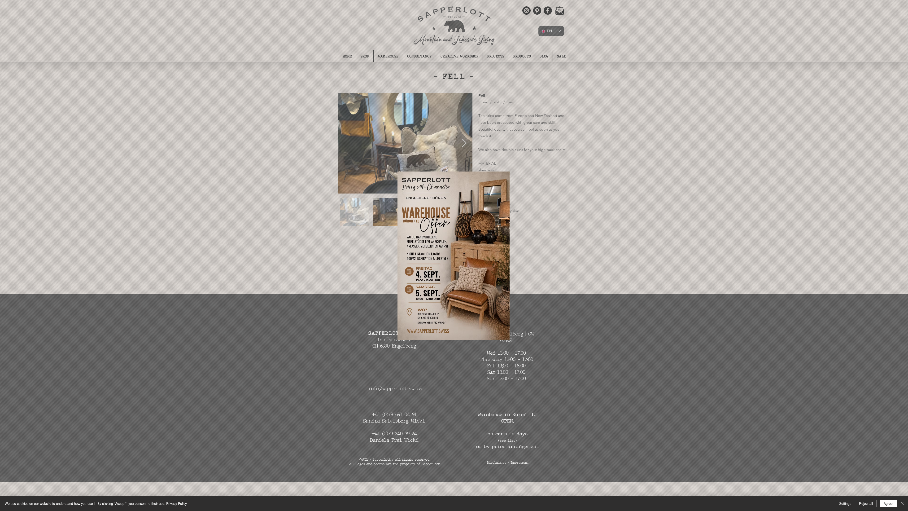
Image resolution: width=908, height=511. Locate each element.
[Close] (902, 503)
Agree (888, 503)
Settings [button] (845, 503)
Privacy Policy (176, 503)
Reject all (866, 503)
